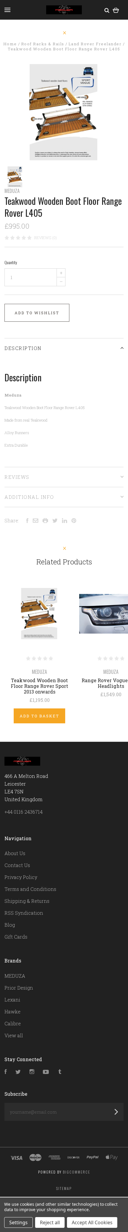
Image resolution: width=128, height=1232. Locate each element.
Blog (9, 925)
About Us (14, 853)
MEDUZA (12, 190)
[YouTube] (46, 1072)
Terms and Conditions (30, 889)
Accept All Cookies (92, 1222)
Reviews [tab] (16, 477)
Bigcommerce (76, 1171)
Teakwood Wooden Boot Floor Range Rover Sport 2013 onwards (39, 686)
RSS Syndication (23, 913)
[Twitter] (18, 1072)
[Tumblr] (59, 1072)
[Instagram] (31, 1072)
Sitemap (64, 1188)
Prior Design (18, 988)
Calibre (12, 1023)
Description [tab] (23, 348)
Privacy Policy (20, 877)
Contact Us (17, 865)
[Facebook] (5, 1072)
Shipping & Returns (26, 901)
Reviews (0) (45, 237)
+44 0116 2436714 (23, 812)
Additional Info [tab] (29, 497)
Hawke (12, 1011)
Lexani (12, 999)
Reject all (50, 1222)
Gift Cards (15, 937)
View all (13, 1035)
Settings (18, 1222)
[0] (116, 10)
